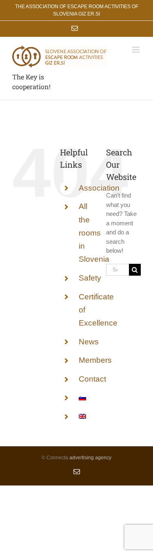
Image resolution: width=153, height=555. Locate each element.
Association (99, 188)
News (89, 341)
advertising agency (90, 458)
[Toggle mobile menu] (136, 49)
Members (95, 360)
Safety (90, 278)
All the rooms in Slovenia (94, 232)
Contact (92, 379)
